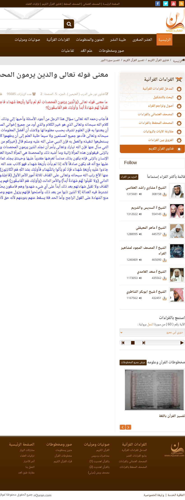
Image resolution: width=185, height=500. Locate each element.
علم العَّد (86, 51)
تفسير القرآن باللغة (172, 416)
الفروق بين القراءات (160, 140)
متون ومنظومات (63, 450)
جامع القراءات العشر (136, 456)
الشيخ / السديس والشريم (148, 208)
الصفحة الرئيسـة (111, 4)
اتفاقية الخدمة (176, 495)
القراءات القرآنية (58, 39)
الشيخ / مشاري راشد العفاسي (146, 188)
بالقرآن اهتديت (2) (99, 467)
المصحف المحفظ (72, 4)
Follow (130, 163)
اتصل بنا (30, 467)
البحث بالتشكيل (163, 97)
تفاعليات (67, 51)
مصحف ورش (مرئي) (98, 473)
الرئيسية (164, 39)
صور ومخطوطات (111, 51)
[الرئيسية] (183, 60)
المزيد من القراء (129, 177)
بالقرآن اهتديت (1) (99, 461)
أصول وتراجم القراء (160, 106)
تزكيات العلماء (32, 4)
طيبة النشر (118, 39)
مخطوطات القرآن (63, 456)
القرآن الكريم (102, 450)
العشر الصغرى (142, 39)
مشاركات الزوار (27, 450)
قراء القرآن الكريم (63, 461)
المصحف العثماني (91, 4)
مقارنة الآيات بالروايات (158, 132)
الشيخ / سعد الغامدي (151, 272)
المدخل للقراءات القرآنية (157, 89)
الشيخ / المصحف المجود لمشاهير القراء (143, 251)
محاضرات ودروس (100, 456)
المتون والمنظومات (90, 39)
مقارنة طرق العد (26, 473)
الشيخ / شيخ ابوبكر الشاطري (146, 292)
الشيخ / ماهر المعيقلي (151, 228)
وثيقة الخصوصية (154, 495)
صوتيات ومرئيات (27, 39)
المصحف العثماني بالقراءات (155, 115)
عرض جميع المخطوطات (133, 362)
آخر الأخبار (29, 461)
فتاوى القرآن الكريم (51, 4)
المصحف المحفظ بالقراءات (156, 123)
